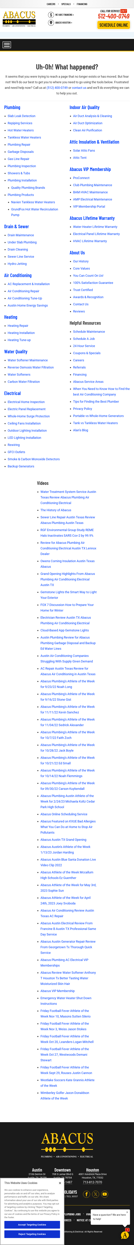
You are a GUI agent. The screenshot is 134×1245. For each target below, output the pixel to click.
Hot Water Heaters (21, 130)
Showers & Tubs (19, 173)
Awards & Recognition (88, 297)
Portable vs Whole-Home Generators (98, 416)
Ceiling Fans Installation (24, 423)
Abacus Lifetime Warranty (92, 218)
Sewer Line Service (21, 256)
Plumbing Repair (19, 144)
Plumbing (12, 107)
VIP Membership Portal (89, 206)
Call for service (113, 14)
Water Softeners (19, 374)
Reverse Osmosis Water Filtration (31, 367)
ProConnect (81, 178)
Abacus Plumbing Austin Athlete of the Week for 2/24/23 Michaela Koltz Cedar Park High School (67, 801)
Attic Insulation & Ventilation (94, 142)
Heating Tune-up (19, 340)
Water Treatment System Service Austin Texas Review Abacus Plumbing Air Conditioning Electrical (68, 497)
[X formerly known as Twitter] (95, 1194)
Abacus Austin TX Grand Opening (63, 839)
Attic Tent (80, 157)
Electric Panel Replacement (27, 409)
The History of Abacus (55, 510)
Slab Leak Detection (21, 116)
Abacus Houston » (63, 22)
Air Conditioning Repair (23, 291)
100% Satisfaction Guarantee (93, 283)
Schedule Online (113, 25)
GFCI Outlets (16, 452)
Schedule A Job (84, 339)
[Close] (60, 1183)
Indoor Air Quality (84, 107)
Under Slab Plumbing (22, 242)
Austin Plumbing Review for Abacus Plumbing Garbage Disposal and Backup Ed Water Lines (68, 643)
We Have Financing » (64, 14)
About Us (77, 252)
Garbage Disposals (21, 152)
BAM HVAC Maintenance (90, 192)
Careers (78, 360)
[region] (32, 1211)
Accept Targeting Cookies (32, 1224)
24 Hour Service (84, 346)
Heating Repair (18, 325)
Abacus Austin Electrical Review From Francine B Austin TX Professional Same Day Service (68, 928)
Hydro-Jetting (17, 264)
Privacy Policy (82, 409)
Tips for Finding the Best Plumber (96, 401)
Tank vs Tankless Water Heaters (95, 423)
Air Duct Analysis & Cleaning (92, 116)
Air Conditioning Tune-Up (25, 298)
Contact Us (80, 304)
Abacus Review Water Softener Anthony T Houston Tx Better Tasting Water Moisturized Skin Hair (68, 978)
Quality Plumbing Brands (28, 187)
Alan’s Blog (80, 430)
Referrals (79, 367)
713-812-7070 (92, 1182)
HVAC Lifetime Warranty (90, 241)
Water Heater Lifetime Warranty (95, 227)
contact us (79, 88)
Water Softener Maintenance (28, 360)
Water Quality (15, 351)
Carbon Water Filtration (24, 381)
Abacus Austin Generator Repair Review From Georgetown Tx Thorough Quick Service (68, 947)
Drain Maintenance (21, 235)
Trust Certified (83, 290)
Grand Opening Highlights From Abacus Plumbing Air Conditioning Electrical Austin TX (67, 579)
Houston (92, 1169)
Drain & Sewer (16, 226)
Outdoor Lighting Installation (27, 430)
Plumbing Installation (22, 180)
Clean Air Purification (87, 130)
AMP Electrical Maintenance (92, 199)
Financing (80, 374)
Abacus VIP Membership (90, 169)
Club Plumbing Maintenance (92, 185)
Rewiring (14, 445)
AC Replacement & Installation (29, 284)
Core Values (81, 268)
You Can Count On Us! (88, 275)
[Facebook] (86, 1194)
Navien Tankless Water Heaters (33, 202)
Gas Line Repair (18, 159)
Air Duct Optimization (87, 123)
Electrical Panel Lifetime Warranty (96, 234)
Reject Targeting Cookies (32, 1234)
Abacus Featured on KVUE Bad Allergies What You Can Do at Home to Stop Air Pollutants (68, 826)
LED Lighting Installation (24, 437)
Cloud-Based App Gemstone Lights (64, 630)
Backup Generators (21, 466)
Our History (81, 261)
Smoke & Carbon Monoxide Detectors (34, 459)
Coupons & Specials (86, 353)
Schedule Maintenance (89, 331)
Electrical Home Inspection (26, 402)
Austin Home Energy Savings (28, 305)
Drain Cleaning (18, 249)
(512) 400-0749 (57, 88)
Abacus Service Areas (88, 381)
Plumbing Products (21, 195)
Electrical (12, 393)
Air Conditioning (18, 275)
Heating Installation (21, 333)
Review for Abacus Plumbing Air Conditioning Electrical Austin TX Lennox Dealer (68, 548)
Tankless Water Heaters (24, 137)
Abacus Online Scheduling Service (63, 814)
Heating (10, 317)
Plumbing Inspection (22, 166)
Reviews (79, 311)
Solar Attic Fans (84, 150)
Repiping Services (20, 123)
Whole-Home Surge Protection (29, 416)
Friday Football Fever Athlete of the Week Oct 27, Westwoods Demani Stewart (64, 1054)
